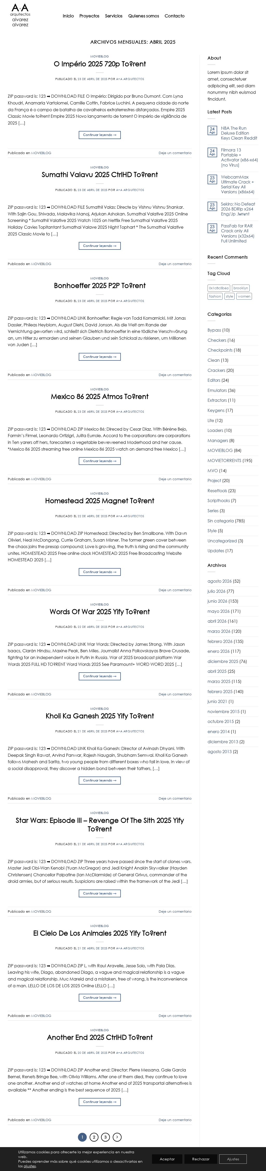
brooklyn (241, 288)
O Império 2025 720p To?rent (100, 64)
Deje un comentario (175, 153)
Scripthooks (219, 500)
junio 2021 (217, 701)
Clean (214, 360)
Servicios (114, 15)
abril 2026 (217, 621)
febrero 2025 (220, 691)
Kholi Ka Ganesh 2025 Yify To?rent (100, 716)
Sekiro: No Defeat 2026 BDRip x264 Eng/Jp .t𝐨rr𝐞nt (238, 209)
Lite (211, 420)
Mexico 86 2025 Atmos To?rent (100, 396)
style (229, 296)
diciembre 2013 (223, 741)
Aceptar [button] (167, 1159)
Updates (216, 550)
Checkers (217, 340)
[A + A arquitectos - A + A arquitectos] (29, 15)
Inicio (68, 15)
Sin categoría (221, 520)
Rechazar (200, 1159)
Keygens (216, 410)
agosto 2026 (220, 581)
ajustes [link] (30, 1166)
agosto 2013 (220, 751)
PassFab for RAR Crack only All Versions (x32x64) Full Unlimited (238, 233)
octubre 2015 (221, 721)
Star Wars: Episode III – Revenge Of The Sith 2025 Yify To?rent (100, 824)
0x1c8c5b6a (219, 288)
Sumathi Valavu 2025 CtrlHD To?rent (100, 174)
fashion (215, 296)
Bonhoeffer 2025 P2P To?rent (100, 285)
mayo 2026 (219, 611)
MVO (213, 470)
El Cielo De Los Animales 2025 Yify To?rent (100, 933)
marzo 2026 (219, 631)
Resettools (217, 490)
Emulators (217, 390)
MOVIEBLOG (99, 56)
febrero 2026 (220, 641)
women (244, 296)
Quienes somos (143, 15)
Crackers (216, 370)
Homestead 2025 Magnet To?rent (99, 500)
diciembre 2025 (223, 661)
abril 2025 (217, 671)
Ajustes (233, 1159)
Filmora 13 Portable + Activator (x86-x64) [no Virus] (239, 158)
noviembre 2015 (224, 711)
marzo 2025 (219, 681)
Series (213, 510)
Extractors (217, 400)
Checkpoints (220, 350)
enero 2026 (219, 651)
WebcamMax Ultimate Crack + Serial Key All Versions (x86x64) (238, 185)
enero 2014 (219, 731)
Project (214, 480)
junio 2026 (217, 601)
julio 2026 (216, 591)
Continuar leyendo (100, 135)
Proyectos (89, 15)
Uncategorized (222, 540)
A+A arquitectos (130, 79)
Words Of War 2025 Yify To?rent (100, 611)
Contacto (175, 15)
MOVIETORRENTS (224, 460)
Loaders (215, 430)
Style (212, 530)
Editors (214, 380)
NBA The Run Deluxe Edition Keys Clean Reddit (239, 133)
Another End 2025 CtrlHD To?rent (100, 1037)
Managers (218, 440)
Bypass (214, 330)
